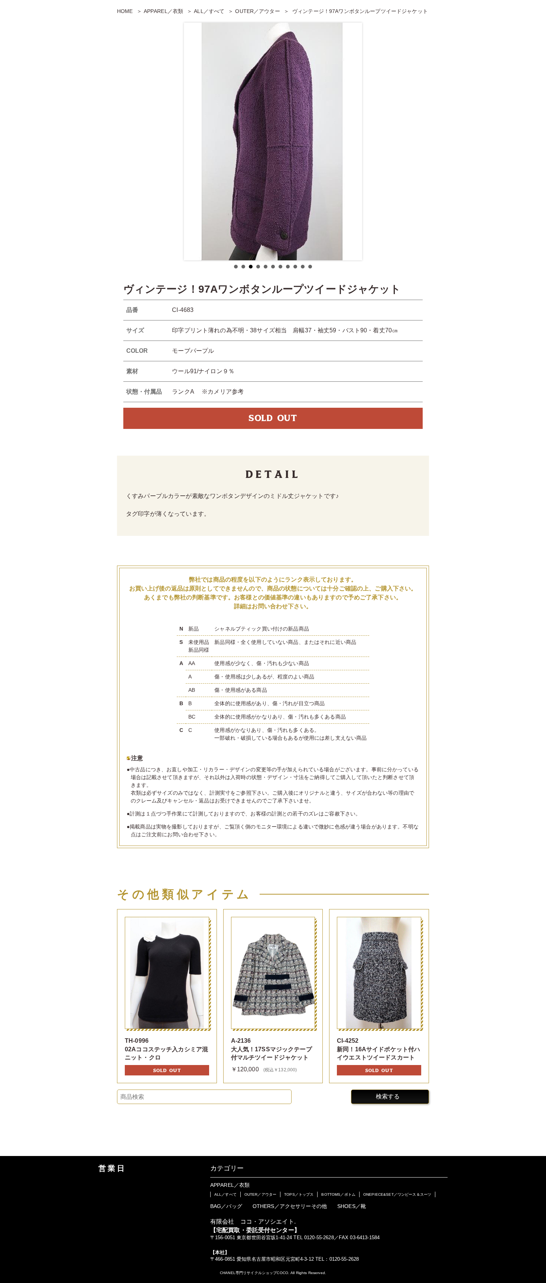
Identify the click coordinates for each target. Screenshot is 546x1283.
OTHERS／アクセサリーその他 (290, 1206)
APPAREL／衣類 (163, 11)
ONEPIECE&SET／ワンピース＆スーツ (397, 1194)
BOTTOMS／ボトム (338, 1194)
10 (303, 266)
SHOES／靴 (351, 1206)
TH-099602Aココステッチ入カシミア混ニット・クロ (166, 1049)
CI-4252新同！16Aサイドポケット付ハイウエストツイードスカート (378, 1049)
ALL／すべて (209, 11)
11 (310, 266)
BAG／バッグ (226, 1206)
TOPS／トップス (298, 1194)
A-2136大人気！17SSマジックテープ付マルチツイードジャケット (271, 1049)
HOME (125, 11)
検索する (388, 1096)
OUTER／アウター (257, 11)
